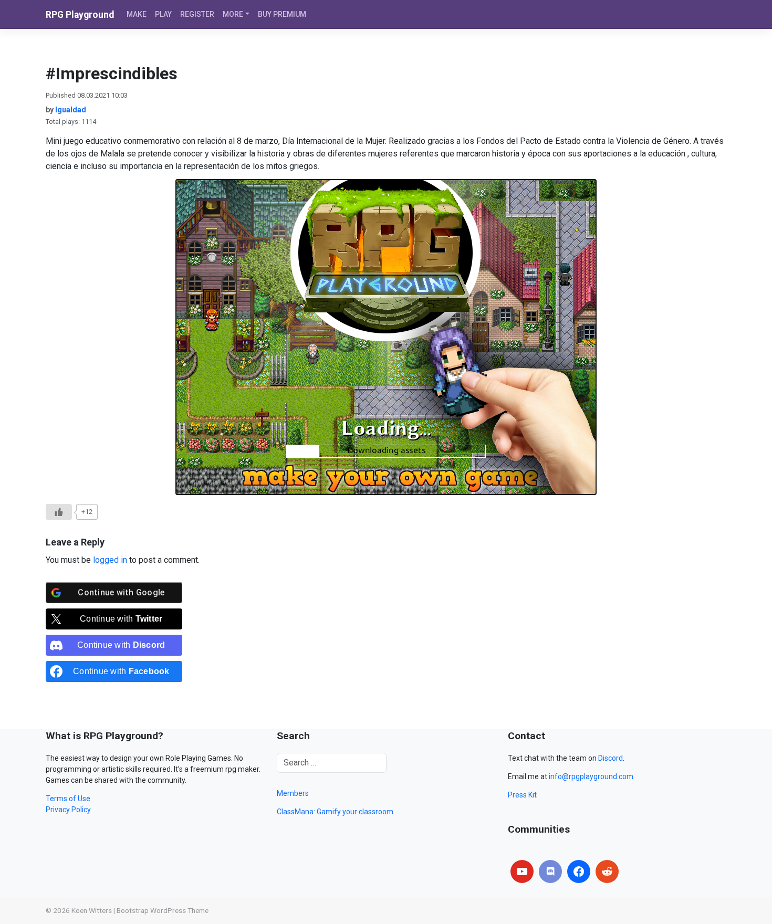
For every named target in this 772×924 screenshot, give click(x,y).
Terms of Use (68, 798)
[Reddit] (607, 871)
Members (293, 793)
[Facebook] (579, 871)
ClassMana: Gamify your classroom (335, 811)
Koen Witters (91, 910)
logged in (110, 560)
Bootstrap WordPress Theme (162, 910)
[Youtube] (522, 871)
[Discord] (550, 871)
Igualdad (70, 110)
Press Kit (522, 795)
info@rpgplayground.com (591, 776)
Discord (610, 758)
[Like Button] (59, 512)
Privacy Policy (68, 809)
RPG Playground (80, 14)
